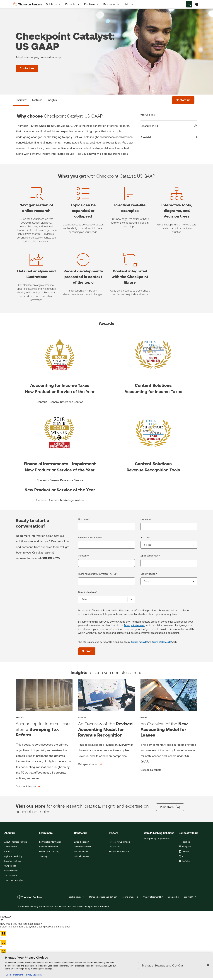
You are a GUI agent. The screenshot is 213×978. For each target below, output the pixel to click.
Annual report (10, 846)
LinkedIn (185, 851)
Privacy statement (151, 897)
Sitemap (172, 897)
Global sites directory (49, 851)
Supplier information (48, 846)
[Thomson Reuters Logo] (28, 4)
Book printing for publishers (157, 838)
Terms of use (128, 897)
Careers (8, 851)
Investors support (82, 846)
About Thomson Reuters (15, 842)
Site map (43, 856)
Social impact (10, 875)
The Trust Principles (13, 880)
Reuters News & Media (119, 842)
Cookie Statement (14, 975)
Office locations (81, 856)
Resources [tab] (109, 4)
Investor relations (12, 861)
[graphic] (44, 695)
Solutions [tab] (51, 4)
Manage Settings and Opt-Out (103, 897)
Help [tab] (126, 4)
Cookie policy (75, 897)
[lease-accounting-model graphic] (168, 695)
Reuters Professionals (119, 851)
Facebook (186, 842)
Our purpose (10, 865)
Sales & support (81, 842)
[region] (106, 965)
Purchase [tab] (89, 4)
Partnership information (50, 842)
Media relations (81, 851)
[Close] (208, 965)
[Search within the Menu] (189, 4)
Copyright (188, 897)
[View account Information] (197, 4)
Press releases (11, 870)
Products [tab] (70, 4)
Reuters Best (115, 846)
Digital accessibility (13, 856)
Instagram (186, 846)
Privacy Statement (134, 625)
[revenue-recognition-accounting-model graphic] (106, 695)
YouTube (186, 861)
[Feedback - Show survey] (2, 920)
